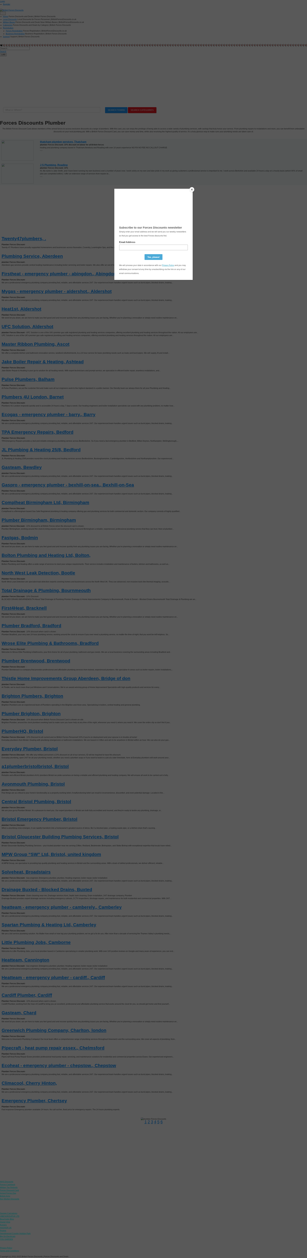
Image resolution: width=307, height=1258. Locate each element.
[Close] (191, 189)
